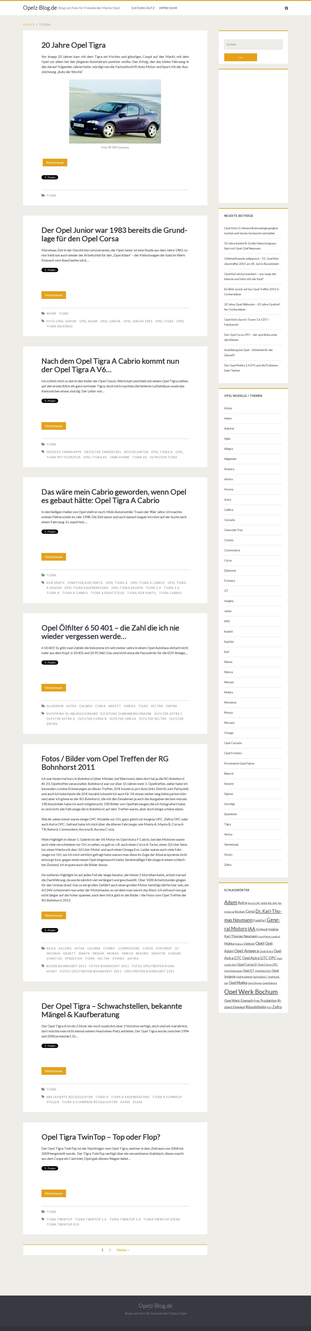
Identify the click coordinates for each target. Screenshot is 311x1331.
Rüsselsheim (256, 1006)
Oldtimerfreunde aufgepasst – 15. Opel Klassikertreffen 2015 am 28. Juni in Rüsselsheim (251, 261)
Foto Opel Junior (62, 321)
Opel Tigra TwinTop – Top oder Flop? (100, 1136)
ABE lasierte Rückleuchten (70, 1097)
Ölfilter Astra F (168, 713)
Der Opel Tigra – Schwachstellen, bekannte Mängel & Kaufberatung (111, 1010)
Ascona (65, 948)
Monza (113, 953)
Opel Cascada (233, 743)
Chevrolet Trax (233, 530)
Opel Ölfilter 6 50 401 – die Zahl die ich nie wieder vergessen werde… (110, 631)
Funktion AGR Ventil (85, 582)
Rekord (142, 953)
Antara (228, 479)
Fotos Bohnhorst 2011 (109, 966)
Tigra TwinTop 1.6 (91, 1219)
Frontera (229, 580)
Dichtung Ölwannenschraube (126, 713)
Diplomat (164, 948)
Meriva (99, 953)
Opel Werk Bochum (251, 991)
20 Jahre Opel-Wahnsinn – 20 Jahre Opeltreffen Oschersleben (252, 307)
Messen (229, 682)
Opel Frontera (233, 753)
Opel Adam (88, 321)
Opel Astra (266, 951)
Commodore (129, 948)
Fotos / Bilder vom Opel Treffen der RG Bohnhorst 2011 (104, 762)
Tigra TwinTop (59, 1219)
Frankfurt (259, 920)
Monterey (230, 702)
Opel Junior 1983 (138, 321)
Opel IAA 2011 (263, 970)
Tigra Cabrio (170, 593)
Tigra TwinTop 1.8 (125, 1219)
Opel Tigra (164, 321)
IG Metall (261, 929)
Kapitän (229, 641)
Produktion (268, 1000)
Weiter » (123, 1250)
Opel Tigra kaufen (127, 588)
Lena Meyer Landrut (269, 936)
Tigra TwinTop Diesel (161, 1219)
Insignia (54, 953)
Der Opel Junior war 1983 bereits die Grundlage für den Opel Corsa (114, 234)
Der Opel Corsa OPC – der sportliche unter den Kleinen (250, 337)
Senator (158, 953)
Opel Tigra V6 (95, 457)
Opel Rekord (269, 983)
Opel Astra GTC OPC (259, 958)
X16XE (138, 1102)
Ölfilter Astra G (61, 718)
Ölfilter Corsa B (92, 718)
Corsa (100, 706)
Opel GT (248, 970)
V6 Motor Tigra (163, 457)
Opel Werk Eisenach (238, 1000)
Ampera (229, 469)
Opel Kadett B (244, 976)
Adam (51, 313)
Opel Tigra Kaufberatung (86, 588)
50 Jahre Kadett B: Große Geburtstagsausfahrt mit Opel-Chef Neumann (250, 246)
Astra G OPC (254, 903)
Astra (71, 706)
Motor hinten (136, 452)
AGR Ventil (56, 582)
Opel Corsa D (247, 964)
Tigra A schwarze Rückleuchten (90, 1102)
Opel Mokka (238, 983)
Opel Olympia (255, 983)
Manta (84, 953)
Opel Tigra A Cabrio (147, 582)
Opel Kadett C (260, 976)
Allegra (228, 448)
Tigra (51, 195)
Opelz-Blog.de (40, 7)
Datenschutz (143, 8)
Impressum (168, 8)
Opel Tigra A (162, 452)
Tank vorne (120, 457)
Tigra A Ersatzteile (108, 593)
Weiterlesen (56, 163)
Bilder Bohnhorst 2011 (67, 966)
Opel (259, 943)
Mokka (228, 692)
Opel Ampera (246, 950)
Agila (51, 948)
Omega (130, 706)
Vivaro (119, 958)
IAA (251, 928)
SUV (269, 1007)
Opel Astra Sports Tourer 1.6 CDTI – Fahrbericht (247, 322)
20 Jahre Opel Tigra (73, 44)
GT (177, 948)
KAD (227, 621)
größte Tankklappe (64, 452)
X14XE (125, 1102)
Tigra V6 (139, 457)
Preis (257, 1000)
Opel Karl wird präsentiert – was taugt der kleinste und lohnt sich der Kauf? (250, 276)
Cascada (229, 520)
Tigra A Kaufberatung (130, 1097)
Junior (228, 611)
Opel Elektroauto (233, 970)
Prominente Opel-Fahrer (239, 763)
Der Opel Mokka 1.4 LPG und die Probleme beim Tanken (251, 368)
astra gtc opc (269, 903)
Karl (226, 651)
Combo (109, 948)
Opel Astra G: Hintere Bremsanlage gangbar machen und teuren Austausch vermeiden (251, 230)
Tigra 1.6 (171, 588)
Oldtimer (249, 943)
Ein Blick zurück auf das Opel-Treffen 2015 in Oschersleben (251, 291)
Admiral (229, 428)
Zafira (171, 706)
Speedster (73, 958)
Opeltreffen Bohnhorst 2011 (149, 971)
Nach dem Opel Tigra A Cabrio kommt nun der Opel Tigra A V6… (110, 365)
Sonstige (54, 958)
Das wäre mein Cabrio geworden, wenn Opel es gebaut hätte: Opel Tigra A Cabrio (113, 495)
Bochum (240, 911)
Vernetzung (231, 844)
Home (29, 24)
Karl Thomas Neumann (240, 936)
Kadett (115, 706)
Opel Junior (110, 321)
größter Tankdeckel (102, 452)
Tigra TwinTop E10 (63, 1224)
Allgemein (55, 706)
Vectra (157, 706)
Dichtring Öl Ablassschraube (72, 713)
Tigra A (53, 593)
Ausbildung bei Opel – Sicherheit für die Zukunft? (248, 352)
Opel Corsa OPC (267, 964)
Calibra (85, 706)
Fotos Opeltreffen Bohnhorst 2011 (91, 971)
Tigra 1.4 (153, 588)
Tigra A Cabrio (75, 593)
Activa (228, 408)
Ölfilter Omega (122, 718)
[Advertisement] (253, 137)
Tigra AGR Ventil (141, 593)
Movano (229, 722)
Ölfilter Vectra (153, 718)
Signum (174, 953)
